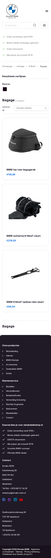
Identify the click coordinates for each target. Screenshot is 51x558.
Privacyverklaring (31, 552)
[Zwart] (4, 89)
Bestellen (10, 386)
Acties (9, 373)
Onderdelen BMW (14, 369)
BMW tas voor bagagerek (21, 169)
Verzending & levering (16, 400)
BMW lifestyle (12, 360)
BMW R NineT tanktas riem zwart (25, 302)
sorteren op (6, 108)
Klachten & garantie (14, 404)
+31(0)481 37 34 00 (18, 488)
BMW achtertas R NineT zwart (24, 235)
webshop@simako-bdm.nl (14, 493)
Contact (9, 417)
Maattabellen (12, 413)
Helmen (9, 355)
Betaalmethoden (13, 395)
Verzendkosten (13, 391)
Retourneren (11, 408)
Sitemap (19, 552)
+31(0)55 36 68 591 (11, 534)
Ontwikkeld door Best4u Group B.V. (17, 554)
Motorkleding (12, 351)
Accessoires (11, 364)
